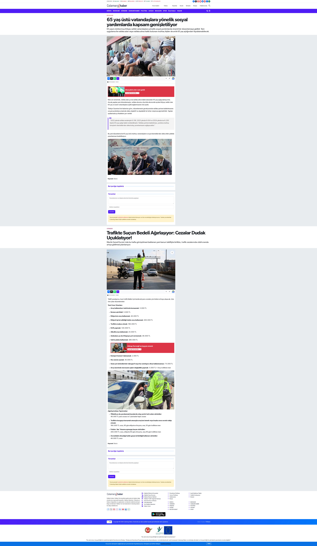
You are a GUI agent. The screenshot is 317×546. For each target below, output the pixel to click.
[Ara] (209, 6)
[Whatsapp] (129, 509)
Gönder (111, 211)
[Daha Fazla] (117, 78)
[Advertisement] (99, 39)
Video (166, 6)
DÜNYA (109, 11)
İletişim (188, 6)
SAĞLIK (151, 11)
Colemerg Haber (181, 540)
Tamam (208, 543)
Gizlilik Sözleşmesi (195, 495)
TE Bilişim (207, 521)
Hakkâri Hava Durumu (149, 495)
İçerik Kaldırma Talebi (196, 493)
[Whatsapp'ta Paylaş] (114, 78)
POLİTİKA (144, 11)
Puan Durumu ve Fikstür (150, 500)
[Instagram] (117, 509)
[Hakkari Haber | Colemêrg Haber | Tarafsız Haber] (117, 5)
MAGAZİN (158, 11)
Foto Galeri (155, 6)
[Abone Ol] (173, 78)
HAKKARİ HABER (134, 11)
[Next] (126, 509)
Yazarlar (174, 6)
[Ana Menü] (209, 11)
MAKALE (172, 505)
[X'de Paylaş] (111, 78)
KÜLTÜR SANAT (174, 509)
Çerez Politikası (174, 495)
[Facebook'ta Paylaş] (108, 78)
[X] (111, 509)
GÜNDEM (124, 11)
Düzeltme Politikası (175, 493)
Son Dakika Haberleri (149, 504)
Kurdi (181, 6)
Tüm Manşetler (148, 502)
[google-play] (158, 514)
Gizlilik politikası (166, 544)
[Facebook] (108, 509)
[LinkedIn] (120, 509)
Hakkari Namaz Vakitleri (150, 497)
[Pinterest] (114, 509)
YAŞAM (179, 11)
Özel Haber (172, 11)
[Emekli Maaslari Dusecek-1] (140, 157)
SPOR (165, 11)
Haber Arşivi (147, 506)
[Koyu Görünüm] (207, 11)
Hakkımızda (203, 6)
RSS (110, 521)
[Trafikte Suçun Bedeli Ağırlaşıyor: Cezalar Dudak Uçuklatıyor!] (141, 269)
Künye (195, 6)
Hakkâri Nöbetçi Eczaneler (151, 493)
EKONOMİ (116, 11)
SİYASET (192, 507)
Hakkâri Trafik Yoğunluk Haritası (152, 498)
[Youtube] (123, 509)
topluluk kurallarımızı (123, 217)
